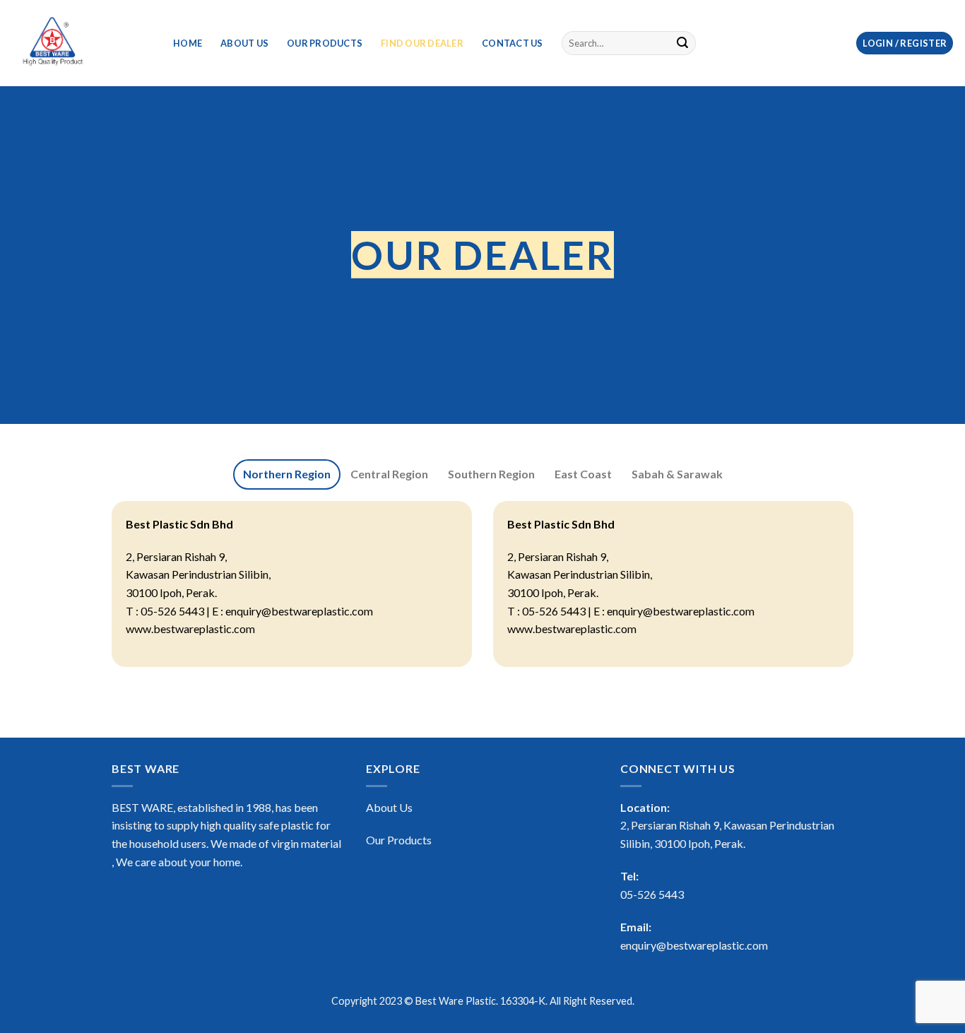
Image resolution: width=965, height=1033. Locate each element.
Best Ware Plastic (455, 1001)
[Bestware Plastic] (81, 43)
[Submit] (683, 43)
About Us (244, 43)
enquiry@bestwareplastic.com (694, 945)
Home (187, 43)
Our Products (324, 43)
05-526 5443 (652, 894)
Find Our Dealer (422, 43)
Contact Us (512, 43)
